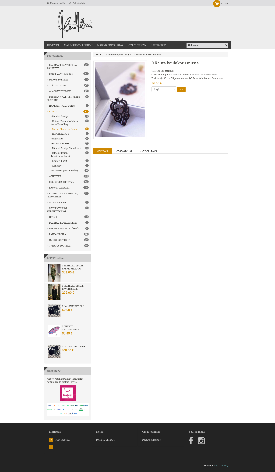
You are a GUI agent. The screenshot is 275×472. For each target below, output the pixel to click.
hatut (53, 216)
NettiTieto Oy (221, 465)
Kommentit (124, 150)
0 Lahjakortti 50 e (73, 306)
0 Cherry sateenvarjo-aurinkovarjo (71, 329)
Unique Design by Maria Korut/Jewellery (69, 123)
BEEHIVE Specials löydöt (64, 228)
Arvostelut (149, 150)
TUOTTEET (53, 45)
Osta (181, 89)
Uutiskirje (159, 45)
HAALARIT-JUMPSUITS (62, 105)
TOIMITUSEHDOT (105, 439)
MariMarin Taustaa (110, 45)
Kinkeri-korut (70, 160)
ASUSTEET (55, 176)
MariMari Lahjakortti (63, 222)
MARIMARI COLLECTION (78, 45)
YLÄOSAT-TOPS (57, 85)
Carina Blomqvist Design (70, 129)
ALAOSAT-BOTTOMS (60, 91)
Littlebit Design (70, 116)
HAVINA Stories (70, 143)
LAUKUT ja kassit (60, 187)
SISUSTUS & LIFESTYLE (62, 181)
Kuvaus (102, 150)
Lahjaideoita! (57, 234)
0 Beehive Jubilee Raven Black (73, 287)
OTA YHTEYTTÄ (137, 45)
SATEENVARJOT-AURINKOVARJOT (57, 210)
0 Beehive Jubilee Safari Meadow (73, 267)
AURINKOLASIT (57, 202)
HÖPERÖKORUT (70, 133)
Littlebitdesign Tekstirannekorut (69, 154)
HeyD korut (70, 138)
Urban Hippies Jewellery (70, 170)
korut (53, 111)
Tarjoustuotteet (60, 245)
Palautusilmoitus (151, 439)
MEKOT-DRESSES (58, 79)
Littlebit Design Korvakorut (70, 148)
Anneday (70, 165)
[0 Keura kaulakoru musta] (120, 99)
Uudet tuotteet (59, 239)
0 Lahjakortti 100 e (73, 346)
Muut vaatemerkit (61, 73)
